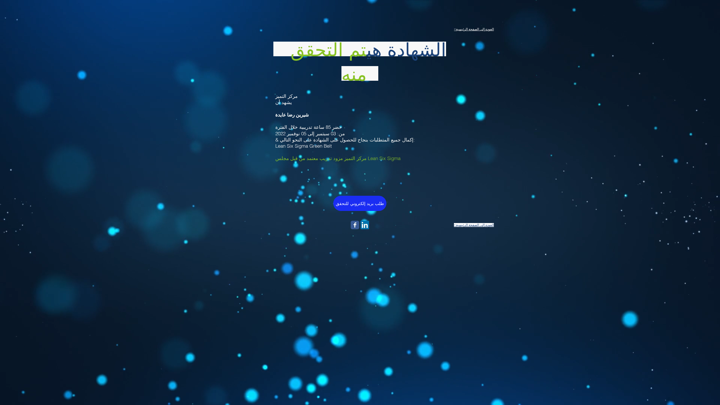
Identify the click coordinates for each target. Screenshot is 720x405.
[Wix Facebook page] (355, 225)
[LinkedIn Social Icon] (365, 225)
